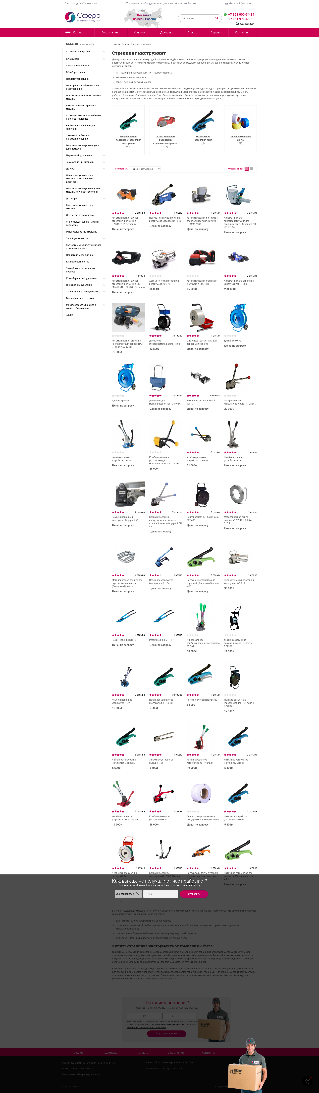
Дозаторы (71, 198)
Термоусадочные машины (80, 162)
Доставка (166, 32)
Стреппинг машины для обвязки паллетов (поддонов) (84, 117)
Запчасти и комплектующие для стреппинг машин (83, 247)
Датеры (70, 168)
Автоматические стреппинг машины (81, 107)
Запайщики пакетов (77, 238)
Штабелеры (72, 59)
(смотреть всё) (87, 44)
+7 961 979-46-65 (241, 19)
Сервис (215, 32)
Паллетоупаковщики (77, 79)
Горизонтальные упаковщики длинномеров (82, 147)
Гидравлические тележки (80, 298)
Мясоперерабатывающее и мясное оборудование (81, 307)
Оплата (192, 32)
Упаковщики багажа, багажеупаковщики (77, 137)
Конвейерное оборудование (81, 278)
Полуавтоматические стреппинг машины (83, 97)
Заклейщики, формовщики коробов (81, 270)
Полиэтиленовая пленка (79, 255)
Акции (69, 315)
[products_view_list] (252, 169)
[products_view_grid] (247, 169)
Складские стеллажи (77, 65)
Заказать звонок (245, 23)
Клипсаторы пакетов (77, 261)
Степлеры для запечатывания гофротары (82, 223)
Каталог (78, 32)
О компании (110, 32)
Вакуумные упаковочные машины (80, 207)
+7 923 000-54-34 (240, 14)
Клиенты (140, 32)
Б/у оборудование (76, 72)
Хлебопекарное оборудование (82, 291)
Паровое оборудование (79, 155)
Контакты (241, 32)
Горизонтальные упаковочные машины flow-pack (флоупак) (83, 190)
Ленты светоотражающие (80, 215)
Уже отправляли (125, 894)
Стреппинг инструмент (78, 51)
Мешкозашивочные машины (82, 231)
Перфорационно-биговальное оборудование (82, 87)
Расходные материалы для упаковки (81, 127)
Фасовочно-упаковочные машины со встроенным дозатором (80, 178)
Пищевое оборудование (79, 285)
